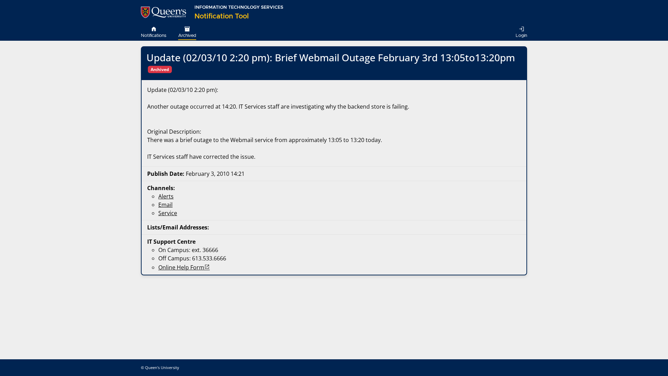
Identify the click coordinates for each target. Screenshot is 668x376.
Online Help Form (181, 267)
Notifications (153, 35)
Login (521, 35)
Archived (187, 35)
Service (167, 213)
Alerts (166, 196)
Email (165, 205)
